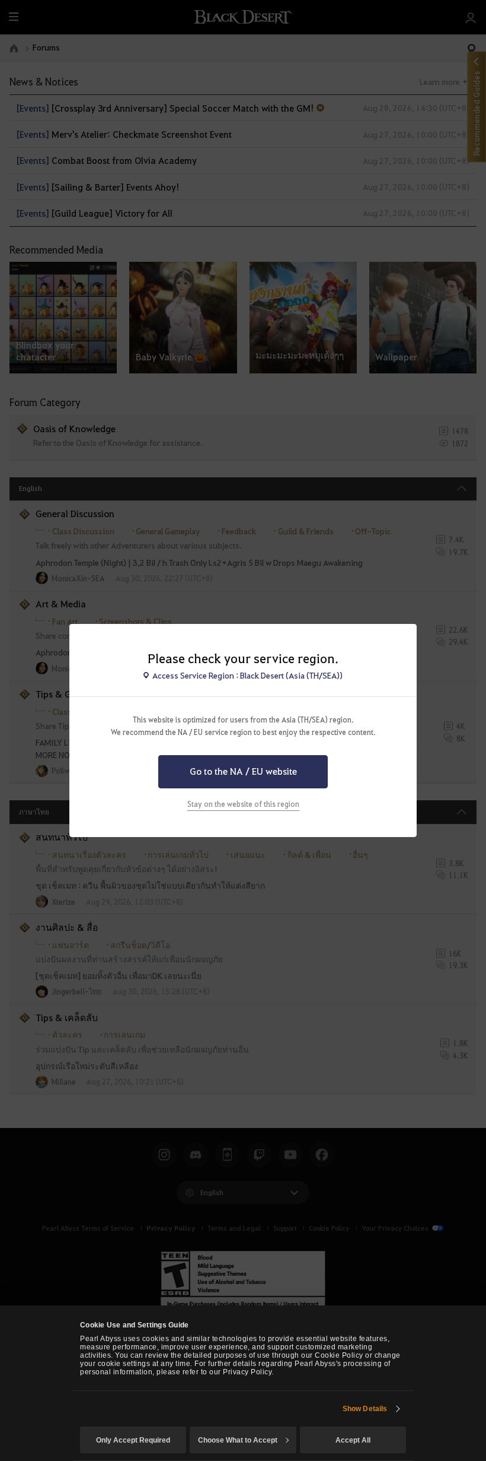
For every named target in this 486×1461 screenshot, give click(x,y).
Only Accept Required (133, 1440)
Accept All (352, 1440)
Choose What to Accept (237, 1440)
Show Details (365, 1409)
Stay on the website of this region (243, 804)
